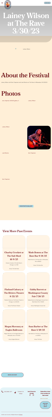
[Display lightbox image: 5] (13, 164)
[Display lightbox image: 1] (13, 111)
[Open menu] (2, 2)
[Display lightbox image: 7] (13, 190)
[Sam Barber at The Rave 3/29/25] (38, 325)
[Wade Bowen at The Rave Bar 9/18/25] (38, 251)
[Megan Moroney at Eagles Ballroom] (14, 325)
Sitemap (20, 414)
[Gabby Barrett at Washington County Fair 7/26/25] (38, 290)
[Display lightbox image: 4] (39, 137)
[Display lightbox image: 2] (39, 111)
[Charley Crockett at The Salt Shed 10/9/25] (14, 253)
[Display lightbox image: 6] (39, 164)
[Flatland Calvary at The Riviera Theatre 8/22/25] (14, 290)
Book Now (47, 2)
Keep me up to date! (45, 405)
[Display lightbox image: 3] (13, 137)
